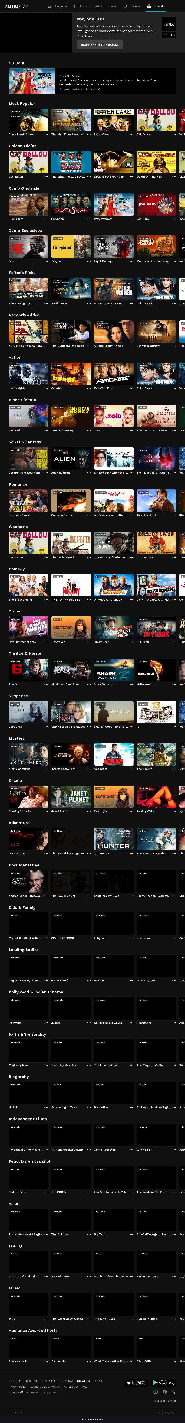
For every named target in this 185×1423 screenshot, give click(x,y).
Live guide (60, 6)
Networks (159, 6)
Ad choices (71, 1386)
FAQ (85, 1386)
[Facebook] (164, 1392)
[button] (100, 44)
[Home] (16, 6)
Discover (84, 6)
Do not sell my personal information (33, 1392)
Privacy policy (18, 1386)
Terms (97, 1380)
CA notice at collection (46, 1386)
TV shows (135, 6)
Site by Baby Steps (166, 1412)
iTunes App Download (137, 1383)
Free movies (109, 6)
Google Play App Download (164, 1383)
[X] (173, 1392)
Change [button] (171, 1400)
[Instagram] (155, 1392)
